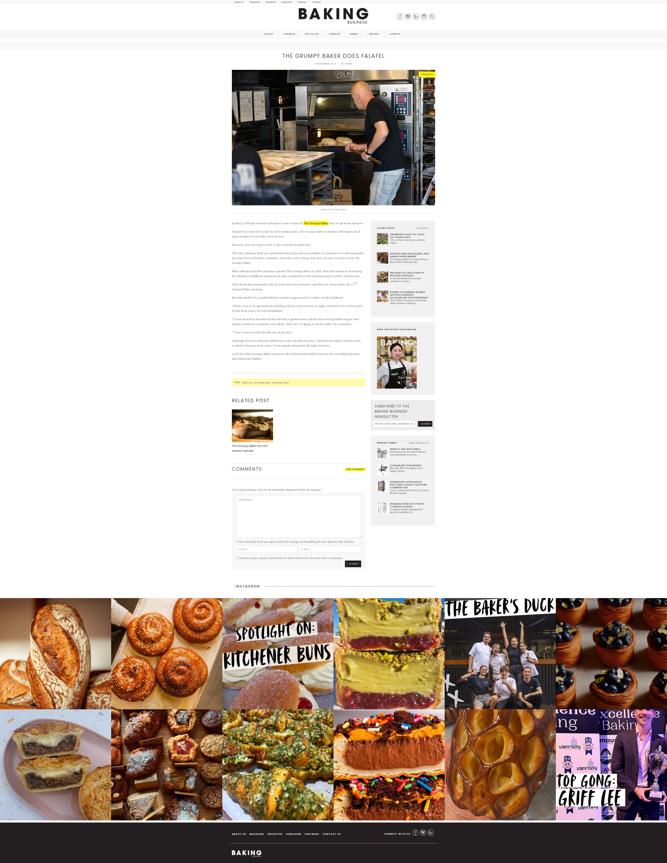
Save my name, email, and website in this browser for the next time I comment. (291, 558)
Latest (269, 34)
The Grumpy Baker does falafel (333, 56)
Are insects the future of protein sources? (407, 274)
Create (335, 34)
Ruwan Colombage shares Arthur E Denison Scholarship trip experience (409, 294)
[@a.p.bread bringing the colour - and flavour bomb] (389, 653)
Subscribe (287, 2)
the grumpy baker (280, 382)
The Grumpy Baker (316, 223)
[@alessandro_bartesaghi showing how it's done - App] (500, 764)
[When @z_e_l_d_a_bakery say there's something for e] (166, 764)
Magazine (255, 2)
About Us (239, 2)
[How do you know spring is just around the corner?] (611, 653)
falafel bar (247, 382)
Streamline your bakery (406, 465)
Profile (290, 34)
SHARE (348, 64)
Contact (316, 2)
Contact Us (332, 834)
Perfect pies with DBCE (405, 449)
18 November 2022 (325, 64)
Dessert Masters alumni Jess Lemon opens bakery (409, 255)
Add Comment (355, 469)
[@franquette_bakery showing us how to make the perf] (55, 653)
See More (422, 228)
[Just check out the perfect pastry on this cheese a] (55, 764)
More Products (418, 443)
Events (395, 34)
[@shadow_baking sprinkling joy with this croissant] (389, 764)
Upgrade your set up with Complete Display (407, 505)
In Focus (312, 34)
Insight (374, 34)
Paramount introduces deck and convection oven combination (408, 484)
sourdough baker (262, 382)
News (354, 34)
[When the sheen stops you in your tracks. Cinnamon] (166, 653)
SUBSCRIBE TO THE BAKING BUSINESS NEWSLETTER (392, 411)
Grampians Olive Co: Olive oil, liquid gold (407, 236)
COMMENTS (247, 469)
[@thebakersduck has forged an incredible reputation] (500, 653)
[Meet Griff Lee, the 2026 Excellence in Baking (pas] (611, 764)
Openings (427, 74)
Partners (302, 2)
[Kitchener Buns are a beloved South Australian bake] (278, 653)
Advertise (271, 2)
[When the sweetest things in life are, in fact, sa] (278, 764)
